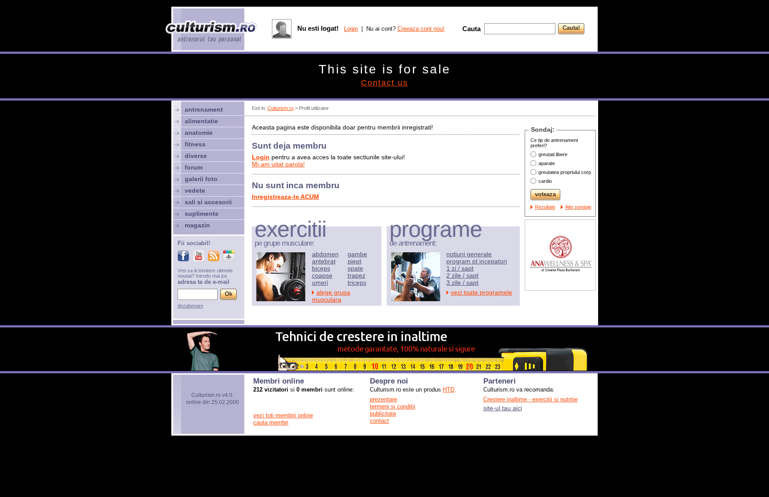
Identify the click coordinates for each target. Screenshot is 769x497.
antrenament (204, 109)
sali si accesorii (208, 202)
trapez (356, 275)
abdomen (325, 254)
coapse (322, 275)
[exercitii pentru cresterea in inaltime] (384, 368)
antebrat (324, 261)
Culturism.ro (280, 108)
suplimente (202, 213)
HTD (448, 389)
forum (193, 167)
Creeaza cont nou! (421, 28)
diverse (196, 155)
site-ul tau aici (502, 408)
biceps (321, 268)
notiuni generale (469, 254)
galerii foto (201, 178)
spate (355, 268)
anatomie (199, 132)
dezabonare (190, 305)
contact (379, 420)
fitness (195, 144)
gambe (357, 254)
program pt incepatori (476, 261)
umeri (320, 282)
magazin (197, 225)
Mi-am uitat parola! (278, 164)
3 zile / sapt (462, 282)
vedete (195, 190)
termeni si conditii (392, 406)
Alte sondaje (578, 207)
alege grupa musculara (331, 296)
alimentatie (201, 121)
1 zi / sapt (460, 268)
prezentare (383, 399)
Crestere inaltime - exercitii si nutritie (530, 399)
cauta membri (270, 422)
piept (354, 261)
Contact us (384, 82)
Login (351, 28)
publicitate (383, 413)
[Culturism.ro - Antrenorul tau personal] (212, 32)
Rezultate (545, 207)
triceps (357, 282)
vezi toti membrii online (283, 415)
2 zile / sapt (462, 275)
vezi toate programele (481, 292)
